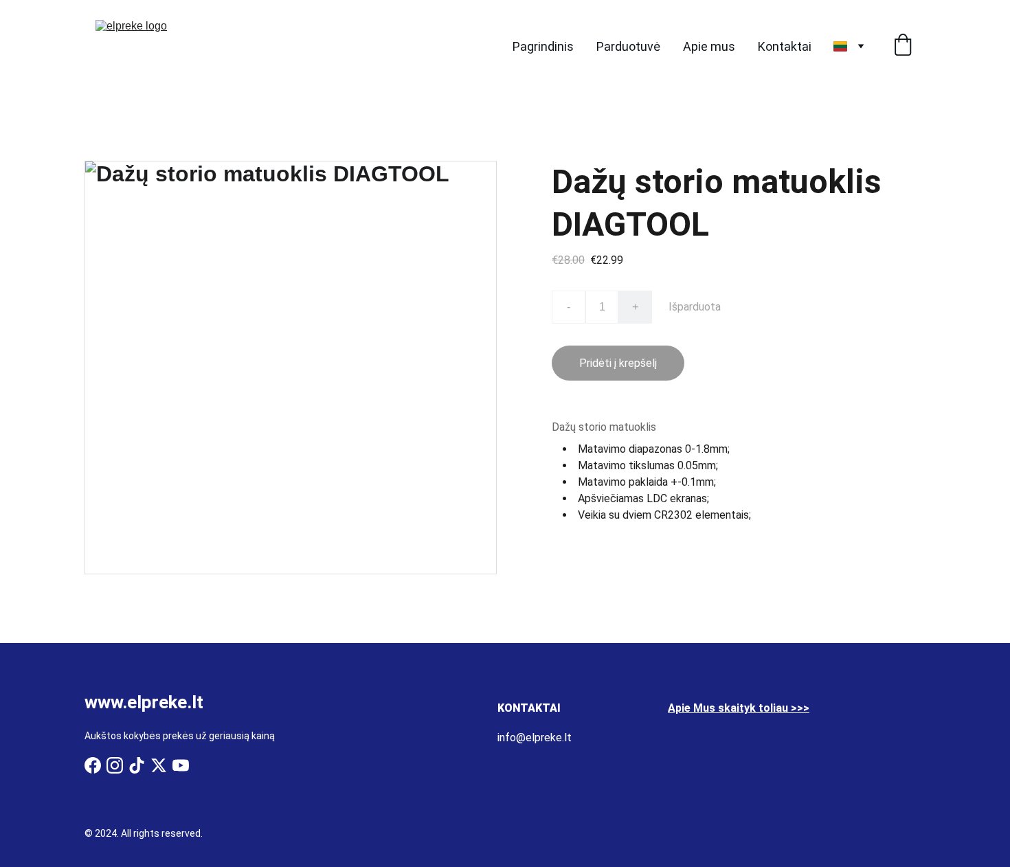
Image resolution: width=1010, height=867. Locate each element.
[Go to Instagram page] (114, 765)
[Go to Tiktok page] (136, 765)
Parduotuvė (628, 46)
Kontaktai (784, 46)
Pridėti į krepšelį (618, 363)
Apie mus (709, 46)
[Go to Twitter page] (158, 765)
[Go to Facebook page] (93, 765)
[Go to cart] (902, 46)
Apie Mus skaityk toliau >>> (738, 707)
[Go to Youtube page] (180, 765)
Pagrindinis (543, 46)
